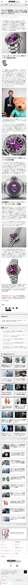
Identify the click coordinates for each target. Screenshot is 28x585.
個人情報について (16, 570)
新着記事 (6, 4)
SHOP (16, 4)
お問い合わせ (3, 574)
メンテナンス (5, 547)
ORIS (3, 304)
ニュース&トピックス (14, 17)
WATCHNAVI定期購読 (5, 573)
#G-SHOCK (14, 321)
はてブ (10, 308)
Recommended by (20, 438)
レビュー (18, 544)
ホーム (1, 4)
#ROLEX (3, 320)
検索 (26, 1)
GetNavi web (14, 561)
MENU (2, 1)
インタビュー (19, 550)
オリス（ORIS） (16, 20)
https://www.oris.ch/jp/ (6, 296)
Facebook (6, 308)
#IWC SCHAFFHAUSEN (11, 320)
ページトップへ (25, 571)
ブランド (21, 4)
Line (13, 308)
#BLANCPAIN (20, 320)
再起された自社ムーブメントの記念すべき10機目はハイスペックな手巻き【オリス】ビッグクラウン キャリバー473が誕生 (14, 348)
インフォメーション (6, 553)
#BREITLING (8, 321)
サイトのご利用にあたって (6, 570)
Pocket (17, 308)
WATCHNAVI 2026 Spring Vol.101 (17, 532)
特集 (11, 4)
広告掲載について (14, 573)
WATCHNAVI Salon (14, 1)
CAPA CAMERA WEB (18, 580)
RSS (17, 566)
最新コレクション (19, 547)
